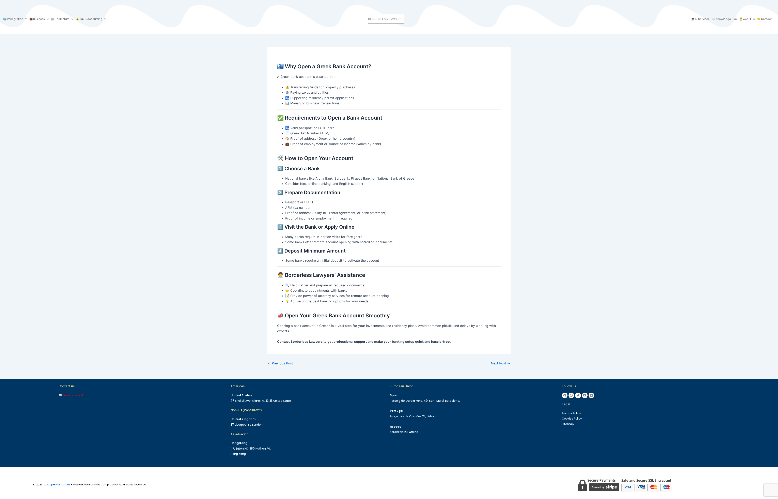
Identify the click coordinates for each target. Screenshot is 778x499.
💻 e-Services (700, 19)
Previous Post (280, 363)
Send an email (72, 395)
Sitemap (568, 424)
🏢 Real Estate (60, 19)
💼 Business (37, 19)
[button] (15, 19)
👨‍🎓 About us (747, 19)
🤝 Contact (764, 19)
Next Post (500, 363)
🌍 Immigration (13, 19)
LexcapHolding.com (57, 484)
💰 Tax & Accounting (89, 19)
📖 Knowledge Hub (724, 19)
